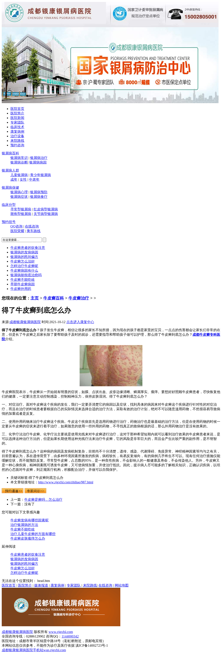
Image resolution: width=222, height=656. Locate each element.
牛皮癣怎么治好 (22, 261)
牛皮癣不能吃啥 (22, 279)
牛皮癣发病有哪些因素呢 (29, 520)
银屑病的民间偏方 (24, 257)
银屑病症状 (19, 196)
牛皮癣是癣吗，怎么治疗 (43, 499)
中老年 (34, 179)
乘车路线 (34, 231)
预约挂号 (9, 222)
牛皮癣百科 (53, 298)
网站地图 (122, 585)
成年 (13, 179)
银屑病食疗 (38, 196)
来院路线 (17, 140)
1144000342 (70, 636)
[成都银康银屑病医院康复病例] (110, 102)
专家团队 (17, 122)
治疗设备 (17, 136)
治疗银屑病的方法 (24, 525)
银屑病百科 (10, 153)
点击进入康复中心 (80, 322)
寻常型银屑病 (20, 209)
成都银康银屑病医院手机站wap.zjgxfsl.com (34, 650)
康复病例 (17, 131)
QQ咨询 (16, 226)
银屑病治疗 (38, 158)
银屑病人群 (10, 170)
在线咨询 (32, 226)
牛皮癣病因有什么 (24, 270)
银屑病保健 (10, 187)
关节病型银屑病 (46, 214)
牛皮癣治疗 (79, 298)
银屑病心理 (19, 192)
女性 (23, 179)
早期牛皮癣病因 (22, 284)
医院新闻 (17, 118)
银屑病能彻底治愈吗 (26, 275)
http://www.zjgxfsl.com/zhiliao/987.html (65, 482)
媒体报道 (41, 585)
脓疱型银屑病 (20, 214)
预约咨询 (17, 145)
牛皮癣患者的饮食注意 (27, 248)
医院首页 (17, 109)
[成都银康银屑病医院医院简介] (61, 625)
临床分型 (9, 205)
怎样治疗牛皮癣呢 (24, 266)
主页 (35, 298)
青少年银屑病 (40, 175)
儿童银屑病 (19, 175)
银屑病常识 (19, 158)
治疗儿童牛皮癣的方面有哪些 (33, 534)
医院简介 (17, 113)
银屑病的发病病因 (24, 252)
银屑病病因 (38, 162)
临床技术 (17, 127)
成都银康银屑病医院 (25, 322)
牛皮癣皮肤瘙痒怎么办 (27, 538)
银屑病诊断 (19, 162)
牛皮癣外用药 (20, 289)
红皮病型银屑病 (46, 209)
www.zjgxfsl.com (61, 632)
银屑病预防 (38, 192)
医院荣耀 (17, 231)
